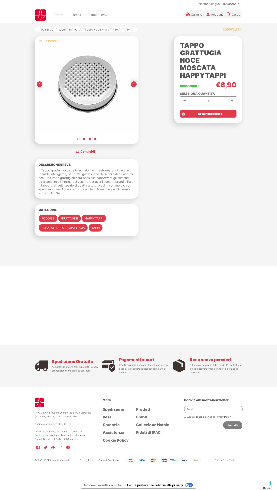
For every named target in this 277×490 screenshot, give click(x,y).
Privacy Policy (87, 460)
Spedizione (113, 409)
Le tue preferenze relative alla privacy (155, 485)
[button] (194, 14)
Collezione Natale (152, 425)
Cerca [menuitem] (236, 14)
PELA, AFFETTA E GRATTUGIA (63, 228)
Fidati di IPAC (148, 432)
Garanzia (111, 425)
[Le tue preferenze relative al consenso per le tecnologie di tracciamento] (270, 483)
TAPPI (95, 228)
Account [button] (217, 14)
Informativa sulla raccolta (102, 485)
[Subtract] (184, 100)
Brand (141, 417)
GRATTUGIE (69, 218)
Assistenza (113, 432)
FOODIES (47, 218)
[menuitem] (59, 15)
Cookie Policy (116, 440)
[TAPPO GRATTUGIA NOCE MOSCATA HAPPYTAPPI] (78, 139)
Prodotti (61, 29)
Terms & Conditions (109, 460)
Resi (107, 417)
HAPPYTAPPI (94, 218)
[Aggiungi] (232, 100)
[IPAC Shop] (40, 15)
